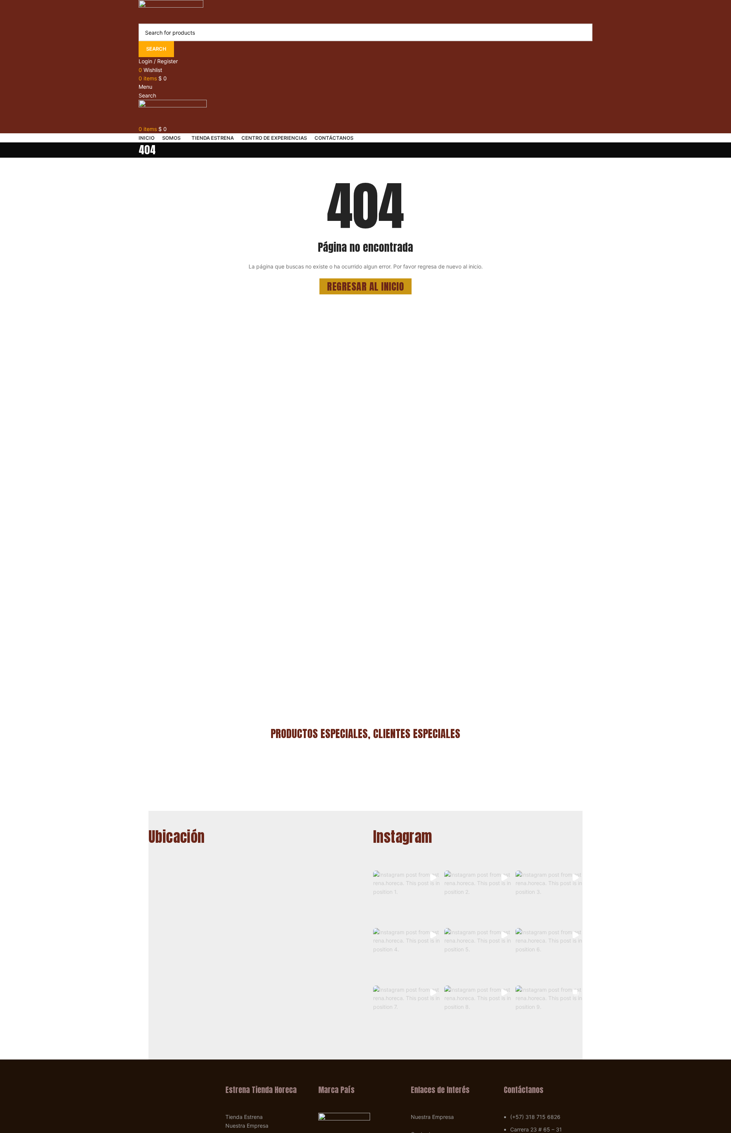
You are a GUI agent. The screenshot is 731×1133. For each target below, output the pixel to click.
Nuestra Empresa (246, 1125)
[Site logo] (171, 11)
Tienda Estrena (244, 1117)
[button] (406, 897)
